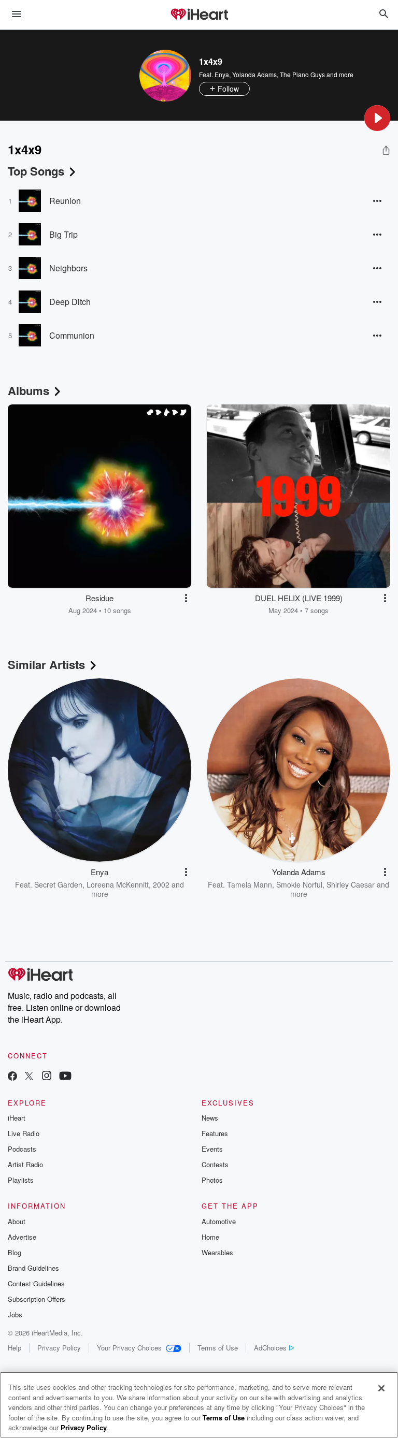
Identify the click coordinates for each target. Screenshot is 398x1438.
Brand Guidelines (33, 1268)
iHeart (16, 1118)
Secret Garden (58, 884)
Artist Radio (25, 1164)
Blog (14, 1252)
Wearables (217, 1252)
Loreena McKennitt (118, 884)
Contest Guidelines (36, 1283)
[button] (377, 118)
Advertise (22, 1237)
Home (210, 1237)
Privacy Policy (59, 1348)
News (210, 1118)
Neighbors (68, 268)
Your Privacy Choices (129, 1348)
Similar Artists (46, 664)
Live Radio (23, 1133)
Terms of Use (217, 1348)
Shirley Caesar (350, 884)
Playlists (21, 1180)
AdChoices (270, 1348)
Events (212, 1149)
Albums (28, 390)
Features (215, 1133)
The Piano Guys (302, 74)
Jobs (15, 1314)
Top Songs (36, 171)
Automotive (219, 1221)
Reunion (65, 201)
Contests (215, 1164)
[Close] (381, 1388)
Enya (222, 74)
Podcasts (22, 1149)
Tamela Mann (249, 884)
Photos (212, 1180)
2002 (161, 884)
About (16, 1221)
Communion (71, 335)
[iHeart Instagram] (46, 1077)
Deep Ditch (70, 302)
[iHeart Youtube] (65, 1077)
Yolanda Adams (254, 74)
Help (14, 1348)
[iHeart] (199, 15)
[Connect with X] (29, 1077)
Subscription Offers (36, 1299)
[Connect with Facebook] (12, 1077)
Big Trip (63, 234)
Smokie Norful (299, 884)
